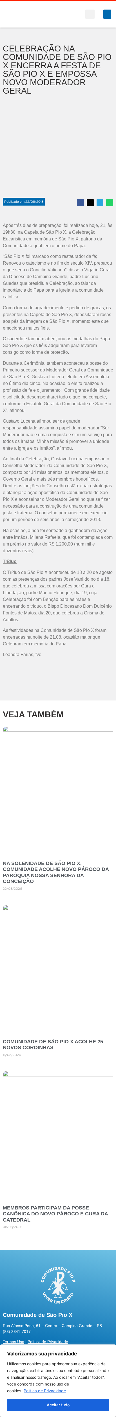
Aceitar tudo (58, 1404)
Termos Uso (13, 1341)
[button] (90, 14)
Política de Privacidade (45, 1390)
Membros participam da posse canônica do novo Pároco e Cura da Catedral (55, 1214)
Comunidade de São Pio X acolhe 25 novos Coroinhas (53, 1045)
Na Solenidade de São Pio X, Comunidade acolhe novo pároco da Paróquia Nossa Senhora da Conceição (56, 872)
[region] (58, 1380)
